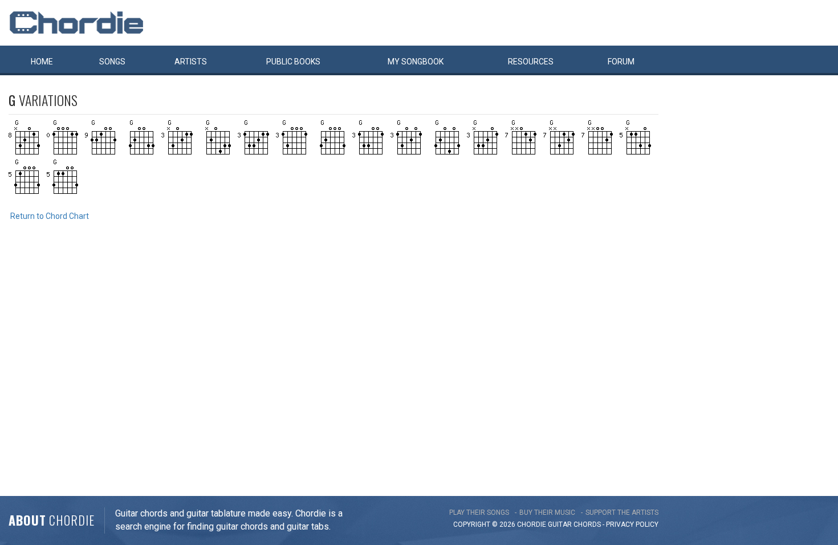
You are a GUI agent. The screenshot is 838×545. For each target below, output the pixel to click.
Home (42, 61)
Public (293, 61)
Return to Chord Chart (49, 216)
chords (587, 524)
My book (416, 61)
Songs (112, 61)
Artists (190, 61)
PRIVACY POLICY (632, 524)
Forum (621, 61)
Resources (531, 61)
